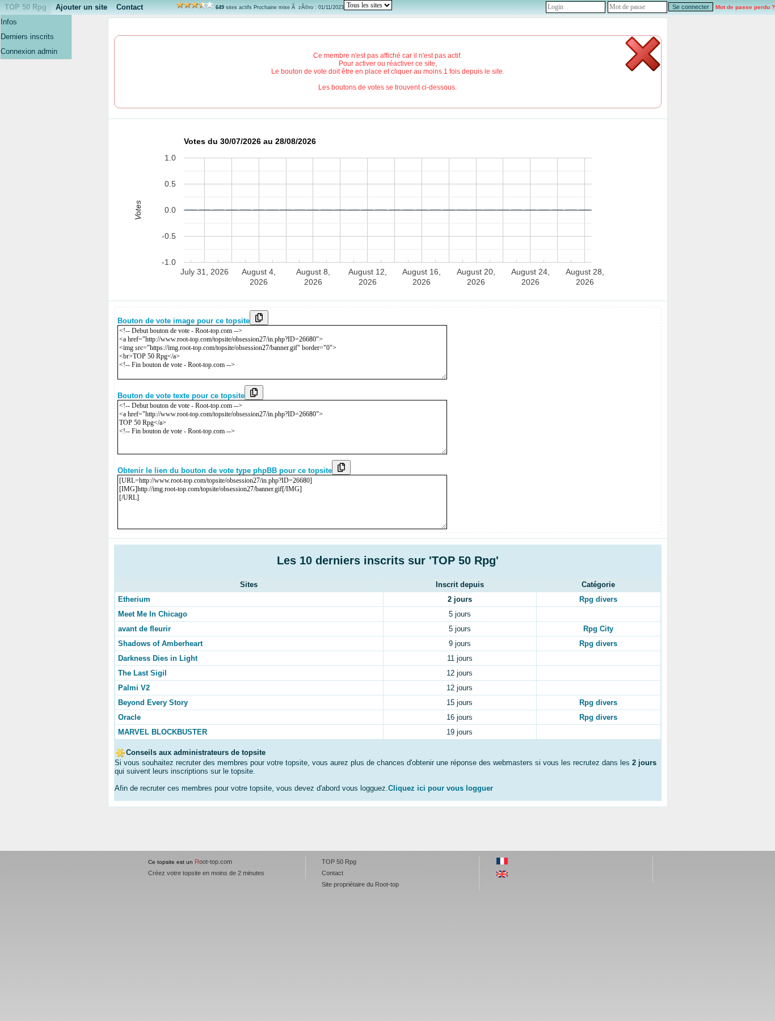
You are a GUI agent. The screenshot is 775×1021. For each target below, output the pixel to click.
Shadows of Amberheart (160, 643)
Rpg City (598, 629)
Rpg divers (598, 599)
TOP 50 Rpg (26, 7)
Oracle (129, 717)
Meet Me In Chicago (152, 614)
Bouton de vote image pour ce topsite (183, 321)
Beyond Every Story (153, 702)
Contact (129, 7)
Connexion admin (29, 51)
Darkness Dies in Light (157, 658)
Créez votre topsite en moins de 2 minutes (206, 873)
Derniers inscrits (27, 36)
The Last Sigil (142, 673)
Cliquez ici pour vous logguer (440, 788)
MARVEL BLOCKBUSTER (162, 732)
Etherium (134, 599)
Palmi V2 (134, 688)
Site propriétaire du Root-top (360, 884)
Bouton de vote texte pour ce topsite (181, 395)
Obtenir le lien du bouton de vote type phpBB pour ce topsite (224, 470)
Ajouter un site (81, 7)
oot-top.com (213, 861)
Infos (9, 22)
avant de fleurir (144, 629)
